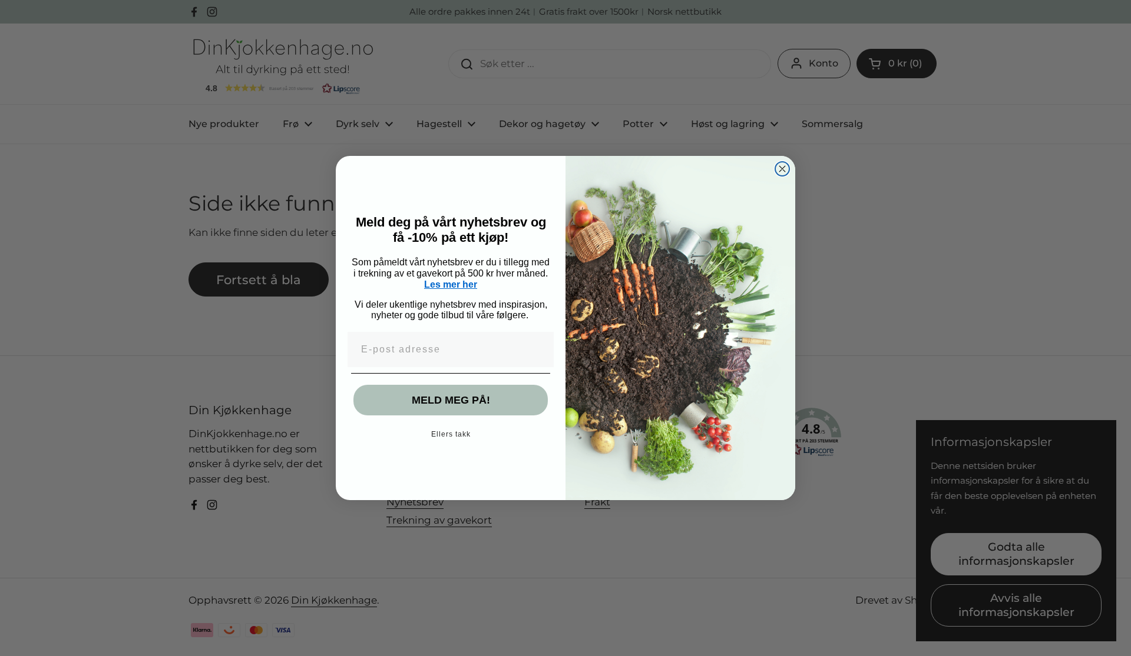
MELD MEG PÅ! (451, 400)
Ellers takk (451, 434)
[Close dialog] (782, 169)
